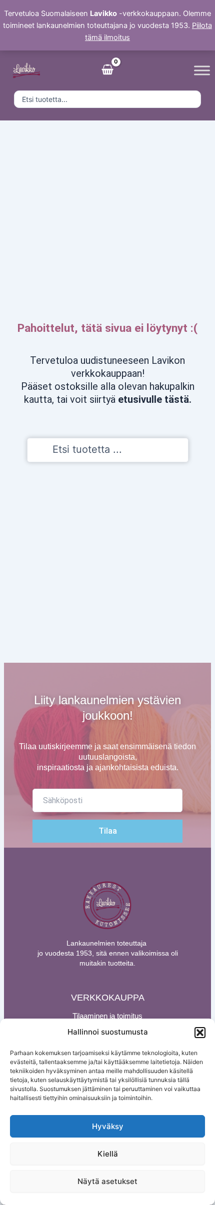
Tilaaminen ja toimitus (107, 1016)
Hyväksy (108, 1126)
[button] (200, 1033)
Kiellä (108, 1154)
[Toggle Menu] (202, 70)
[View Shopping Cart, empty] (108, 70)
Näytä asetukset (108, 1181)
